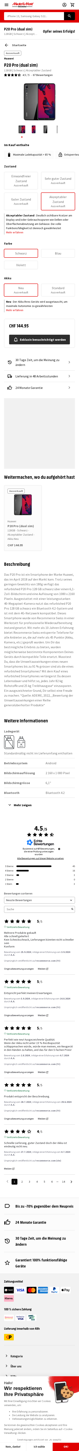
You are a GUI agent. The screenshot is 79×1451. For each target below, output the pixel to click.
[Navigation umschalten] (6, 4)
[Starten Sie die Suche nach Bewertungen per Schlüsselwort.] (72, 909)
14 (63, 1181)
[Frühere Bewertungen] (7, 1181)
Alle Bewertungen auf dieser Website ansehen (40, 858)
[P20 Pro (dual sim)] (22, 504)
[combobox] (34, 16)
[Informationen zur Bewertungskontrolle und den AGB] (59, 849)
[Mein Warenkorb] (72, 4)
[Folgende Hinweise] (71, 1182)
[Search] (69, 16)
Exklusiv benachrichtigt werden (43, 340)
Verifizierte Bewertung (18, 927)
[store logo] (23, 4)
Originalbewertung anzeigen (19, 968)
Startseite (19, 45)
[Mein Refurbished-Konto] (64, 4)
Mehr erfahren (14, 232)
